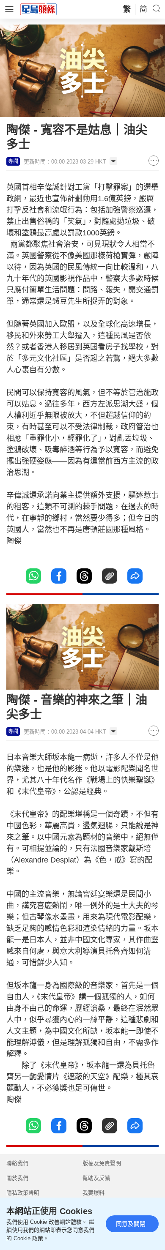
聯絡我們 (17, 1163)
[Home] (38, 9)
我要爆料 (93, 1193)
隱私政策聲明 (22, 1193)
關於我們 (17, 1178)
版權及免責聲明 (101, 1163)
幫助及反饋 (96, 1178)
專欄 (13, 161)
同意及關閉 (131, 1223)
